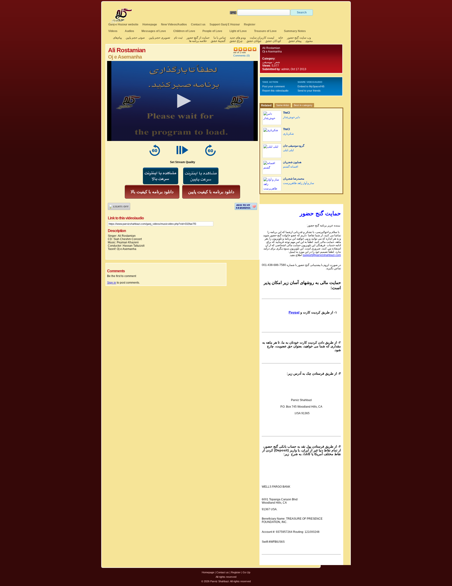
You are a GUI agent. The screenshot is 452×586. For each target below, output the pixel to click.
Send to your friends (309, 90)
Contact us (198, 24)
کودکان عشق (273, 41)
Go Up (246, 572)
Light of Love (238, 31)
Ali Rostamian (271, 48)
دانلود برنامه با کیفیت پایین (211, 191)
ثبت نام (178, 37)
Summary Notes (295, 31)
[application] (182, 101)
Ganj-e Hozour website (123, 24)
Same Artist (282, 105)
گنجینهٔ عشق (218, 41)
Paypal (294, 312)
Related (266, 105)
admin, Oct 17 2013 (293, 69)
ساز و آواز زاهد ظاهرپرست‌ (298, 183)
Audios (129, 31)
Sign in (111, 282)
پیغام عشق (294, 41)
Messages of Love (153, 31)
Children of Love (184, 31)
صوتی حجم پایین (135, 37)
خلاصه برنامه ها (198, 41)
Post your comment (273, 86)
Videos (112, 31)
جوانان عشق (253, 41)
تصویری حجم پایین (159, 37)
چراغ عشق (236, 41)
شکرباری (288, 133)
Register (249, 24)
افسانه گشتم (290, 166)
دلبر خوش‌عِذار (291, 117)
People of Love (212, 31)
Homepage (149, 24)
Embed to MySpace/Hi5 (311, 86)
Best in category (303, 105)
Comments (239, 55)
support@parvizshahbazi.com (322, 255)
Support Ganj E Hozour (225, 24)
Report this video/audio (275, 90)
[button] (182, 101)
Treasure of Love (265, 31)
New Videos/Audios (174, 24)
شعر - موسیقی (271, 62)
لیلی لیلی (288, 150)
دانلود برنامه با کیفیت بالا (152, 191)
